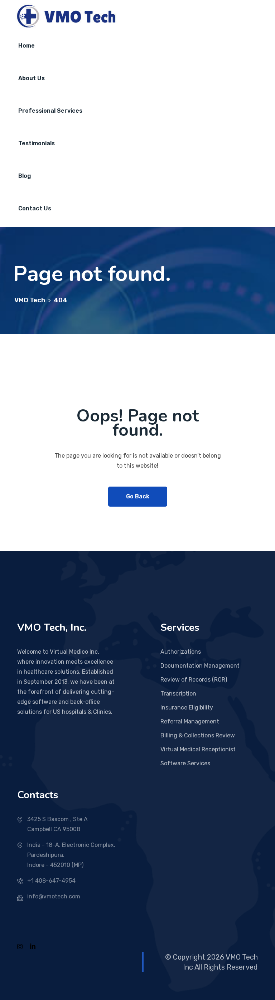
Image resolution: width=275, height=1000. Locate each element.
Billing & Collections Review (197, 735)
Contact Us (34, 208)
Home (26, 45)
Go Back (137, 496)
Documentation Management (200, 665)
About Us (31, 78)
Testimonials (36, 143)
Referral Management (189, 721)
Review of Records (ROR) (193, 679)
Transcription (178, 693)
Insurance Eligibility (186, 707)
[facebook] (20, 946)
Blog (24, 175)
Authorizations (180, 651)
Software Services (185, 763)
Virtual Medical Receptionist (198, 749)
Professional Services (50, 110)
